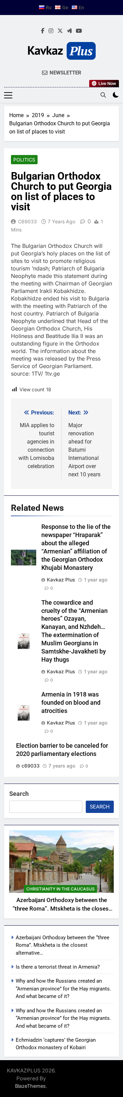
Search (19, 793)
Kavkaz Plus (61, 579)
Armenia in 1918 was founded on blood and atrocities (70, 702)
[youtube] (79, 31)
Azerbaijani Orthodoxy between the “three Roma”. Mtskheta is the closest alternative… (62, 908)
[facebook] (42, 31)
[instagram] (50, 31)
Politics (24, 160)
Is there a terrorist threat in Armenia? (58, 967)
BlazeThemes (30, 1086)
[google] (69, 31)
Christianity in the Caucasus (60, 888)
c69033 (27, 221)
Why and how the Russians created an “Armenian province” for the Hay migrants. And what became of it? (63, 988)
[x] (60, 31)
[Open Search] (103, 95)
